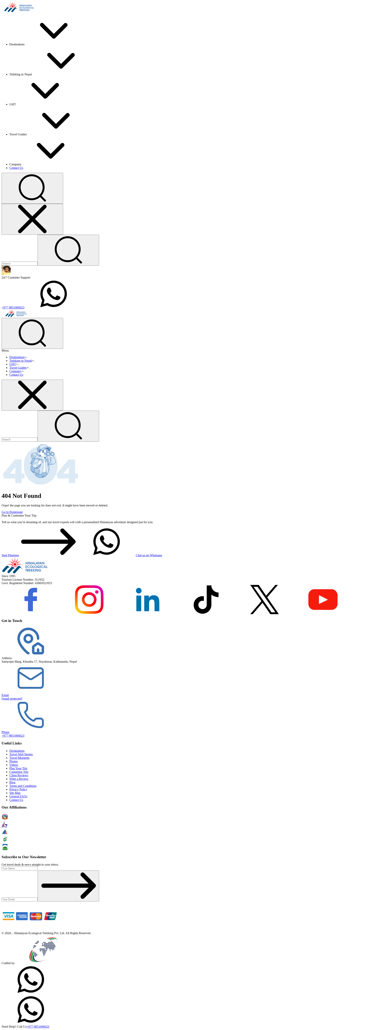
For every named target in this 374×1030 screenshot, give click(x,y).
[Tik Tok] (206, 613)
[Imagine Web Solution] (44, 963)
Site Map (14, 793)
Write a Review (18, 778)
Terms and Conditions (22, 785)
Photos (13, 761)
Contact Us (16, 167)
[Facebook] (31, 613)
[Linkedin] (147, 613)
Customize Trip (18, 771)
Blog (12, 782)
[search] (68, 426)
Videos (13, 764)
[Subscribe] (68, 885)
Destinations (17, 357)
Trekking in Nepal (20, 360)
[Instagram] (89, 613)
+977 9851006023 (13, 307)
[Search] (68, 250)
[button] (32, 188)
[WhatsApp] (31, 993)
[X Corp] (264, 613)
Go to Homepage (12, 512)
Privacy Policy (18, 789)
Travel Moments (19, 757)
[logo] (25, 572)
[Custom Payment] (31, 929)
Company (15, 371)
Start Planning (10, 555)
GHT (12, 364)
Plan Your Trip (18, 768)
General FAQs (18, 796)
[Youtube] (323, 613)
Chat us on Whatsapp (149, 555)
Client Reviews (18, 775)
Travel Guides (18, 367)
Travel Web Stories (21, 754)
